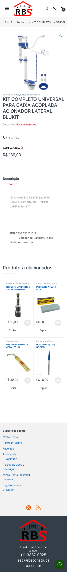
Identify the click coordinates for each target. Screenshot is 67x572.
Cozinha (46, 283)
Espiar (12, 330)
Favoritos (8, 448)
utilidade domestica (30, 94)
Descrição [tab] (11, 179)
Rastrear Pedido (12, 442)
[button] (60, 35)
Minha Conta (10, 437)
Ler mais (27, 323)
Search (46, 8)
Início (6, 22)
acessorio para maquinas (18, 283)
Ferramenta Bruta (44, 341)
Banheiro (7, 94)
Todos (20, 22)
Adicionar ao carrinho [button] (25, 380)
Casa (38, 283)
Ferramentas (12, 341)
